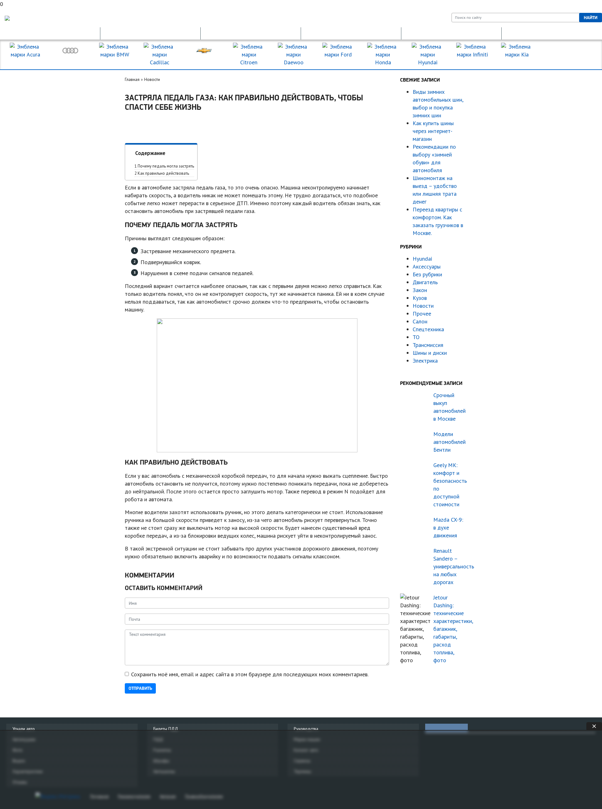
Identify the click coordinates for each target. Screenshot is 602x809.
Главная (132, 79)
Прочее (422, 313)
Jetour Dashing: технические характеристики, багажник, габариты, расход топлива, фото (450, 629)
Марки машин (569, 54)
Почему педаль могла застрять (164, 166)
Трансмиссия (428, 345)
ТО (416, 337)
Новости (152, 79)
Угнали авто (24, 729)
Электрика (425, 360)
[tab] (446, 728)
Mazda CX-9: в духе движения (448, 527)
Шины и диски (430, 352)
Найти (590, 17)
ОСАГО (250, 33)
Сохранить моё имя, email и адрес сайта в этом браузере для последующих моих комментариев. (249, 674)
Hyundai (422, 258)
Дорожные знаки (552, 33)
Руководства (306, 729)
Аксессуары (427, 266)
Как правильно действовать (162, 173)
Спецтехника (428, 329)
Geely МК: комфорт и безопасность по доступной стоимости (450, 484)
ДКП (451, 33)
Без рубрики (427, 274)
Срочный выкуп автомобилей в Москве (449, 406)
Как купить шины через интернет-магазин (433, 131)
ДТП (351, 33)
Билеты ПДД (165, 729)
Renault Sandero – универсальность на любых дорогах (450, 566)
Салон (420, 321)
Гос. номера (50, 33)
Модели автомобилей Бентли (449, 441)
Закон (420, 290)
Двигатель (425, 282)
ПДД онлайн (150, 33)
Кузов (420, 297)
